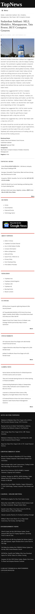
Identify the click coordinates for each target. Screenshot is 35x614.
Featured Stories (9, 210)
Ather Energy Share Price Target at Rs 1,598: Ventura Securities (15, 433)
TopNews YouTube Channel (12, 243)
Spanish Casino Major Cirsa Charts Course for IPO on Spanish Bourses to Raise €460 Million (15, 510)
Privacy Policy (8, 259)
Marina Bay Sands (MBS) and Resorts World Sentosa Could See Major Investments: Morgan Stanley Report (17, 504)
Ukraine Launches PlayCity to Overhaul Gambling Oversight (17, 515)
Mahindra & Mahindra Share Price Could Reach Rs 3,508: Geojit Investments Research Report (16, 439)
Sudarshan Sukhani (6, 142)
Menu (6, 10)
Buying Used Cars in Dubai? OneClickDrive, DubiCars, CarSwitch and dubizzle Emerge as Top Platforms (16, 427)
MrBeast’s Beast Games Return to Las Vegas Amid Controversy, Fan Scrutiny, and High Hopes (14, 520)
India (7, 154)
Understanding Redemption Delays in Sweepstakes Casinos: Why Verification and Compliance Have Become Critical (17, 386)
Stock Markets (12, 140)
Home (2, 15)
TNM (13, 145)
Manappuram (4, 152)
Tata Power (4, 150)
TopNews (11, 4)
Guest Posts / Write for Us (12, 257)
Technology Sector (10, 213)
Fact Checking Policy (10, 262)
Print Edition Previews (11, 264)
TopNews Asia (9, 278)
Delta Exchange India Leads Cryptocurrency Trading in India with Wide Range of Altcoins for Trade (17, 465)
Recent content (9, 292)
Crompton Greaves (12, 150)
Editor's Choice (9, 241)
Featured (8, 145)
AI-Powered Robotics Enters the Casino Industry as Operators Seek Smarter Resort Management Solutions (17, 400)
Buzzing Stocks (9, 289)
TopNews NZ (8, 286)
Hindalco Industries (23, 150)
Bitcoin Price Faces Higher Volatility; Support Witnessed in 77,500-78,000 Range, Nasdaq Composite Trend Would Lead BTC (17, 486)
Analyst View (4, 140)
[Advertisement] (17, 592)
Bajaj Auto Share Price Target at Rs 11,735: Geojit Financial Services (17, 445)
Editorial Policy (9, 254)
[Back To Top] (32, 611)
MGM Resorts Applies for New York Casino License (15, 499)
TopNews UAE (9, 284)
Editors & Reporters (10, 251)
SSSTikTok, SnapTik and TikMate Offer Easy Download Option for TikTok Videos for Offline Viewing (16, 554)
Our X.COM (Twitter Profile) (12, 246)
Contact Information (10, 249)
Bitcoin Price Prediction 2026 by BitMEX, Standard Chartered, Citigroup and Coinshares (15, 471)
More (32, 196)
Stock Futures (20, 140)
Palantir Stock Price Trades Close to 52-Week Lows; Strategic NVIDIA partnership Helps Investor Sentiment (17, 322)
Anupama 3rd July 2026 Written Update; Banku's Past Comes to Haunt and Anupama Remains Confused (17, 560)
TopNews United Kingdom (12, 281)
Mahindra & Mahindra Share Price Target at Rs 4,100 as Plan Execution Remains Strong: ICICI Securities (16, 421)
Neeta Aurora (6, 35)
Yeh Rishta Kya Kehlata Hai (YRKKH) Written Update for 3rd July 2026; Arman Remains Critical (17, 548)
